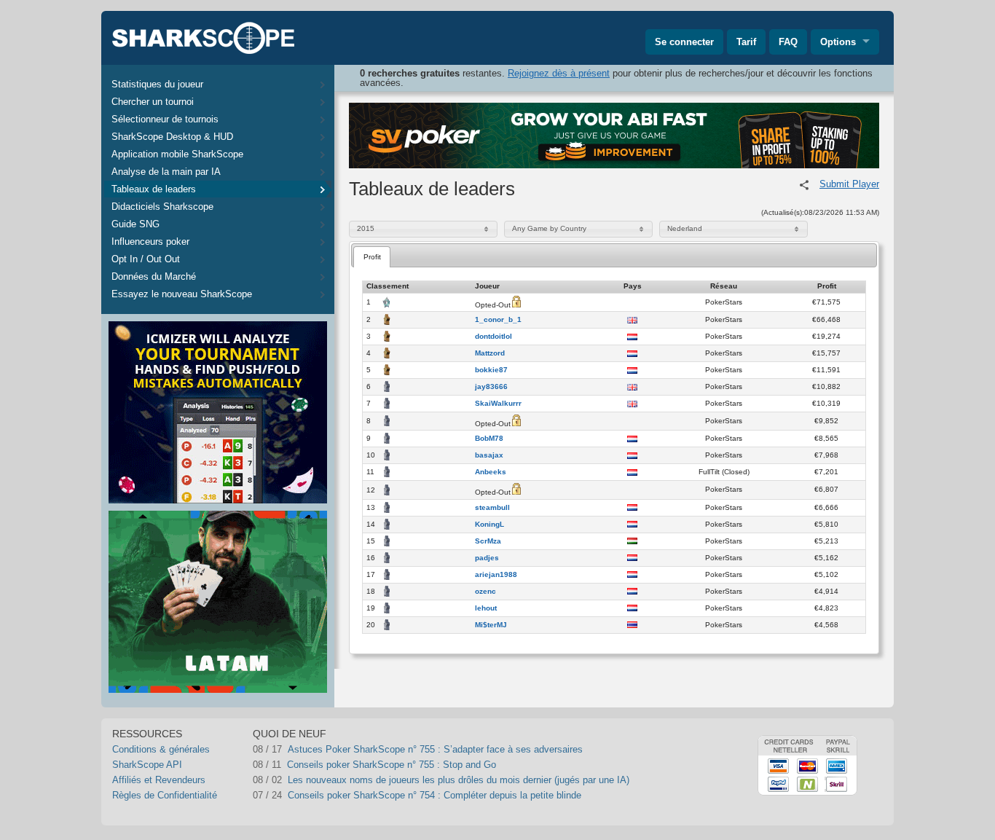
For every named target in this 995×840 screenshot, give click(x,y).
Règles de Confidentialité (164, 795)
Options (838, 41)
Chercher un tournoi (152, 101)
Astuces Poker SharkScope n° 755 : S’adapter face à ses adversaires (435, 749)
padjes (487, 558)
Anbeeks (490, 472)
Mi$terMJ (491, 625)
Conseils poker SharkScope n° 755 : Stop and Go (391, 764)
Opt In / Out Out (145, 259)
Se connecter (684, 41)
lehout (486, 608)
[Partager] (804, 185)
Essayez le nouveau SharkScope (181, 293)
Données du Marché (153, 276)
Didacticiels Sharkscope (162, 206)
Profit (372, 257)
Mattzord (490, 353)
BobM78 (489, 438)
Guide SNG (135, 224)
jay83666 (491, 386)
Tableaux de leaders (153, 189)
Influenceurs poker (150, 241)
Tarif (746, 41)
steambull (492, 507)
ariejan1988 (496, 574)
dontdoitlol (493, 336)
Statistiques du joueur (157, 84)
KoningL (489, 524)
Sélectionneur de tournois (165, 119)
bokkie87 (491, 370)
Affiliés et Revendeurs (158, 779)
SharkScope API (147, 764)
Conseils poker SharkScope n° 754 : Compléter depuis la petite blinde (434, 795)
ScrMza (488, 541)
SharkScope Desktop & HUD (172, 136)
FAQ (788, 41)
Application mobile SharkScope (177, 154)
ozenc (485, 591)
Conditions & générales (161, 749)
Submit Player (849, 184)
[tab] (371, 256)
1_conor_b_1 (498, 319)
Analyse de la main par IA (166, 171)
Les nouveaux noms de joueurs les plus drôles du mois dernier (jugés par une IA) (458, 779)
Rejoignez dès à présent (559, 73)
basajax (489, 455)
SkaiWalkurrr (498, 403)
